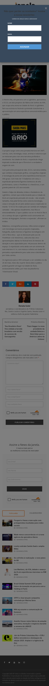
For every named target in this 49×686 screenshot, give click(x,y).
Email (10, 34)
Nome (10, 23)
